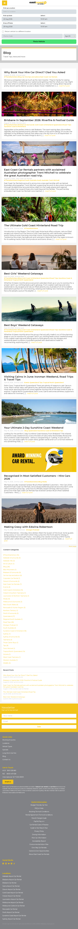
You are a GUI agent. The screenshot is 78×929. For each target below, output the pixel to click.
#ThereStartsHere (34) (11, 555)
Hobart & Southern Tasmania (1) (14, 593)
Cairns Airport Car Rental (11, 886)
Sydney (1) (6, 634)
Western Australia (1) (10, 660)
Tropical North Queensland (22, 280)
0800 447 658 (11, 774)
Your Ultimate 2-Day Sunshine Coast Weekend (33, 427)
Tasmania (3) (7, 640)
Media (44, 482)
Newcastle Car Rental (9, 909)
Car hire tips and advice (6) (12, 575)
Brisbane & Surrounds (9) (12, 572)
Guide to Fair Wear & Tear (39, 828)
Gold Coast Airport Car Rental (12, 893)
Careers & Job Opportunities (39, 851)
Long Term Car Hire (9, 753)
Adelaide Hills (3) (9, 561)
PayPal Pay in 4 (39, 821)
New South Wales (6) (10, 605)
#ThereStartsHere (11, 77)
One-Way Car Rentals (39, 848)
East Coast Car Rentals (48, 77)
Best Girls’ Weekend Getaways (23, 273)
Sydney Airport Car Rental (11, 919)
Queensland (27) (9, 616)
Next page (72, 546)
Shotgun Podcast (32, 530)
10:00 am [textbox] (44, 19)
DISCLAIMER (36, 924)
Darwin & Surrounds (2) (11, 581)
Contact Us (6, 759)
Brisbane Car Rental (9, 883)
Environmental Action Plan (39, 844)
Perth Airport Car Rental (10, 912)
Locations (5, 743)
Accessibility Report (39, 841)
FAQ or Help (39, 808)
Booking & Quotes (8, 740)
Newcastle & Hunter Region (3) (14, 607)
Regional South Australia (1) (12, 619)
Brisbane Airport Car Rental (12, 880)
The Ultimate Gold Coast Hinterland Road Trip (33, 225)
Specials (5, 750)
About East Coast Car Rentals (39, 854)
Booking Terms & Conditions (39, 812)
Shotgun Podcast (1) (10, 625)
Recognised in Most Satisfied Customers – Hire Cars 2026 (37, 477)
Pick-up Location (9, 8)
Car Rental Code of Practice (39, 825)
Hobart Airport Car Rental (11, 896)
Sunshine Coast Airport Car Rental (14, 916)
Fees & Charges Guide (39, 818)
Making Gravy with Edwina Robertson (28, 526)
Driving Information (39, 834)
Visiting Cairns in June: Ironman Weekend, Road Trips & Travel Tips (38, 378)
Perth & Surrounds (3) (10, 613)
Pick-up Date (7, 15)
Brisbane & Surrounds (26, 125)
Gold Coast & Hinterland (44, 125)
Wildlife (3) (7, 663)
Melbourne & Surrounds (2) (12, 602)
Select (43, 15)
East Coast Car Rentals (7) (12, 584)
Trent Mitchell (54, 180)
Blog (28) (6, 567)
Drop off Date (8, 23)
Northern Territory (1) (10, 610)
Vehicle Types (7, 746)
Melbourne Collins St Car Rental (13, 906)
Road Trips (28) (8, 622)
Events (26, 382)
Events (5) (6, 587)
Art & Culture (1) (8, 564)
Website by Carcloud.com (48, 924)
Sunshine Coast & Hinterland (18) (14, 631)
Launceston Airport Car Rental (13, 899)
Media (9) (6, 599)
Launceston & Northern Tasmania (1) (16, 596)
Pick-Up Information (39, 838)
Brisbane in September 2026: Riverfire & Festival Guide (39, 120)
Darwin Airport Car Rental (11, 889)
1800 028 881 (11, 770)
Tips (41, 382)
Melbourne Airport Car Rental (12, 902)
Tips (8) (5, 645)
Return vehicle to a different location (18, 31)
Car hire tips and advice (31, 77)
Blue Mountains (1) (9, 570)
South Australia (42, 180)
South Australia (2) (9, 628)
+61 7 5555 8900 (18, 777)
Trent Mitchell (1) (9, 648)
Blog (20, 77)
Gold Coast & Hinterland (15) (13, 590)
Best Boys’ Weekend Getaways (23, 325)
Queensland (58, 125)
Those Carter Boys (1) (10, 642)
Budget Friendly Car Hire (39, 805)
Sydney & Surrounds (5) (11, 637)
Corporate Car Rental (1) (11, 578)
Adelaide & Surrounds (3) (12, 558)
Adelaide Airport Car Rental (11, 876)
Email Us (8, 782)
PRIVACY (29, 924)
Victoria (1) (6, 654)
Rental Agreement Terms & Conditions (39, 815)
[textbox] (39, 11)
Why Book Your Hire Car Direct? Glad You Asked (34, 72)
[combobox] (39, 11)
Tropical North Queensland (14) (14, 651)
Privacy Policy (39, 831)
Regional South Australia (27, 180)
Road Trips (67, 125)
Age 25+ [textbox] (68, 36)
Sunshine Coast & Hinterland (15, 126)
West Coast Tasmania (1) (12, 657)
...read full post (64, 86)
